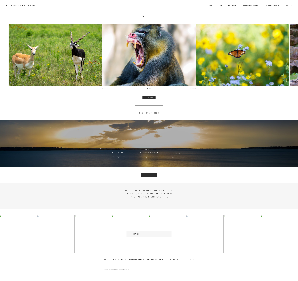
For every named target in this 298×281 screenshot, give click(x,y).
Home (210, 5)
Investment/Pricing (251, 5)
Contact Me (170, 259)
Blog (179, 259)
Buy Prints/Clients (273, 5)
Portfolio (232, 5)
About (220, 5)
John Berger (149, 202)
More (288, 5)
